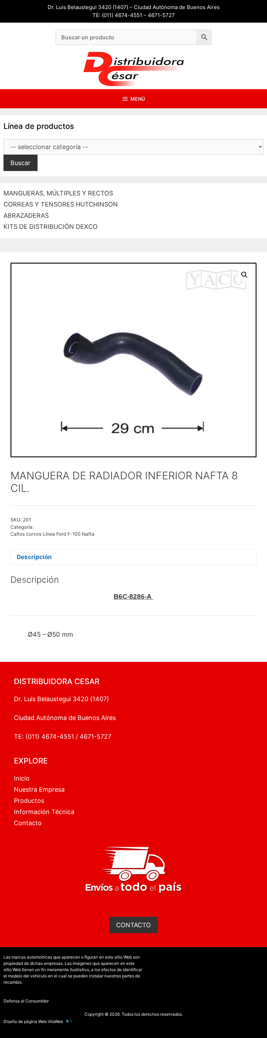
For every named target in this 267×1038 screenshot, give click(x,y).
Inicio (22, 778)
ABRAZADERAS (26, 215)
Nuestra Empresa (39, 789)
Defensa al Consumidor (26, 1001)
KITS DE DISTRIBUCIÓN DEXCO (50, 226)
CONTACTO (133, 925)
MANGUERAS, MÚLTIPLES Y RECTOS (58, 193)
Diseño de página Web (25, 1021)
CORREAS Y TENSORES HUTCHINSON (60, 204)
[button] (244, 275)
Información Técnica (44, 811)
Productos (29, 800)
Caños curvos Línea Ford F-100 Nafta (52, 534)
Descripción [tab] (34, 556)
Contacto (28, 823)
